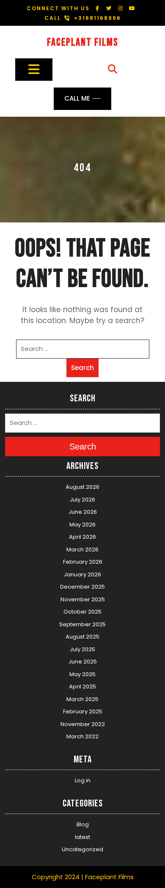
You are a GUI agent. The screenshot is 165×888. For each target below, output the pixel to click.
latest (82, 837)
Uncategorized (82, 849)
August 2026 (82, 487)
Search (82, 367)
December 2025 (82, 587)
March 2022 (82, 736)
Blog (83, 824)
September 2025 (82, 624)
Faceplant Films (82, 42)
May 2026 (82, 525)
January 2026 (82, 574)
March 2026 (82, 549)
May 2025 (82, 674)
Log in (83, 780)
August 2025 (82, 637)
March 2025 (82, 699)
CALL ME (77, 98)
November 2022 (82, 724)
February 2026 (82, 562)
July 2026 (82, 500)
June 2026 (83, 512)
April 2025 (82, 686)
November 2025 (82, 599)
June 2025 (83, 662)
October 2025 (82, 612)
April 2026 (82, 537)
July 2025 (82, 649)
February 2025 (82, 711)
